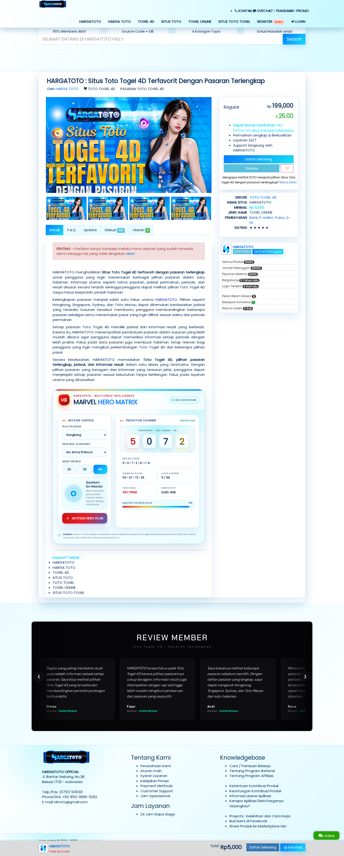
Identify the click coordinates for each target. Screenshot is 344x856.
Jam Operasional (155, 795)
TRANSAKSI (284, 10)
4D (100, 469)
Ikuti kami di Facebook (248, 820)
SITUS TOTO (171, 21)
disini (130, 253)
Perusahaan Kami (155, 765)
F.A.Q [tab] (71, 229)
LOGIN (299, 21)
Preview (251, 168)
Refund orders (237, 308)
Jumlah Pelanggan (241, 268)
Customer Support (156, 790)
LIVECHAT (264, 10)
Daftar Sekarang (258, 159)
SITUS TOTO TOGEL (234, 21)
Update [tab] (90, 229)
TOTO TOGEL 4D (263, 197)
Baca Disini (288, 182)
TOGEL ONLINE (199, 21)
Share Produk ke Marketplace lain (257, 826)
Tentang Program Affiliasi (251, 775)
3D (85, 469)
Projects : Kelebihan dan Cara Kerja (259, 816)
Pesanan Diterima (239, 274)
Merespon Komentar (238, 302)
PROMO (302, 10)
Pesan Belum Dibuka (238, 296)
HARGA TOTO (119, 21)
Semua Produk (237, 262)
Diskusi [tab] (114, 229)
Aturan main (151, 770)
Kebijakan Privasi (154, 780)
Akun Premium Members (272, 130)
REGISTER (270, 21)
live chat (294, 847)
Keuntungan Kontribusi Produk (255, 790)
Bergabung (240, 280)
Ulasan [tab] (140, 229)
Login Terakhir (240, 286)
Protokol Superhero (76, 444)
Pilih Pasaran (71, 426)
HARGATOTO (90, 21)
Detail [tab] (54, 229)
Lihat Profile (242, 251)
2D (69, 469)
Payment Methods (156, 785)
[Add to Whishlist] (287, 168)
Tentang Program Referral (252, 770)
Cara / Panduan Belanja (250, 765)
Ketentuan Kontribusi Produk (254, 785)
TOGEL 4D (146, 21)
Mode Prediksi (71, 461)
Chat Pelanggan (269, 251)
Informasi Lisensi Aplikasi (250, 795)
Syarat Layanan (153, 775)
